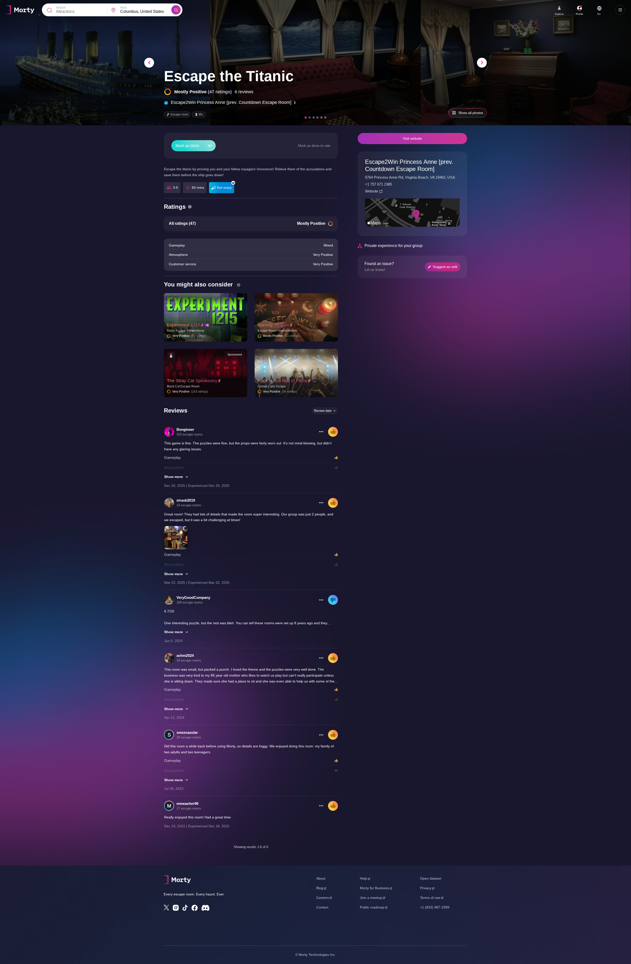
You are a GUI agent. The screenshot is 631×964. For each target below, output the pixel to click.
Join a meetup (371, 898)
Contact (322, 907)
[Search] (176, 10)
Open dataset (430, 878)
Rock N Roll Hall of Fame (282, 380)
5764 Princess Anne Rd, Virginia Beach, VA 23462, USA (410, 177)
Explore (559, 14)
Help (363, 878)
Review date (323, 411)
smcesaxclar (187, 732)
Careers (322, 898)
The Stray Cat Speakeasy (192, 380)
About (320, 878)
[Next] (482, 63)
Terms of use (430, 898)
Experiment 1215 (183, 324)
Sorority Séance (273, 324)
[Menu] (620, 10)
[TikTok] (185, 908)
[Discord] (205, 908)
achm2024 (185, 655)
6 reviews (244, 91)
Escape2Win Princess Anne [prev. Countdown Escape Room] (231, 102)
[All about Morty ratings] (190, 206)
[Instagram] (176, 908)
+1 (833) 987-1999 (434, 907)
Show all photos (470, 113)
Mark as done (187, 146)
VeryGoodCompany (193, 597)
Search (61, 7)
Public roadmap (372, 907)
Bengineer (185, 429)
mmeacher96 (187, 803)
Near (123, 7)
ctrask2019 (185, 500)
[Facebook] (195, 908)
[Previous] (149, 63)
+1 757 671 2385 (378, 184)
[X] (166, 907)
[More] (210, 145)
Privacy (425, 888)
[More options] (321, 432)
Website (371, 191)
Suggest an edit (445, 267)
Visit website (412, 138)
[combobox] (145, 11)
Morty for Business (374, 888)
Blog (319, 888)
